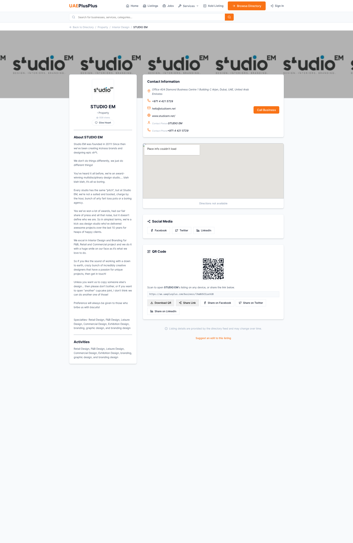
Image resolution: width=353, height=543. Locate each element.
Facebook (161, 230)
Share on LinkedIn (165, 311)
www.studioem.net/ (163, 115)
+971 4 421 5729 (162, 101)
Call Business (266, 110)
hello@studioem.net (164, 108)
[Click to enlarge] (213, 269)
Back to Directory (83, 27)
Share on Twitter (253, 302)
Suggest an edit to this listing (213, 338)
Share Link (189, 302)
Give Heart (105, 122)
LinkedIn (206, 230)
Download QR (163, 302)
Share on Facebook (219, 302)
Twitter (184, 230)
